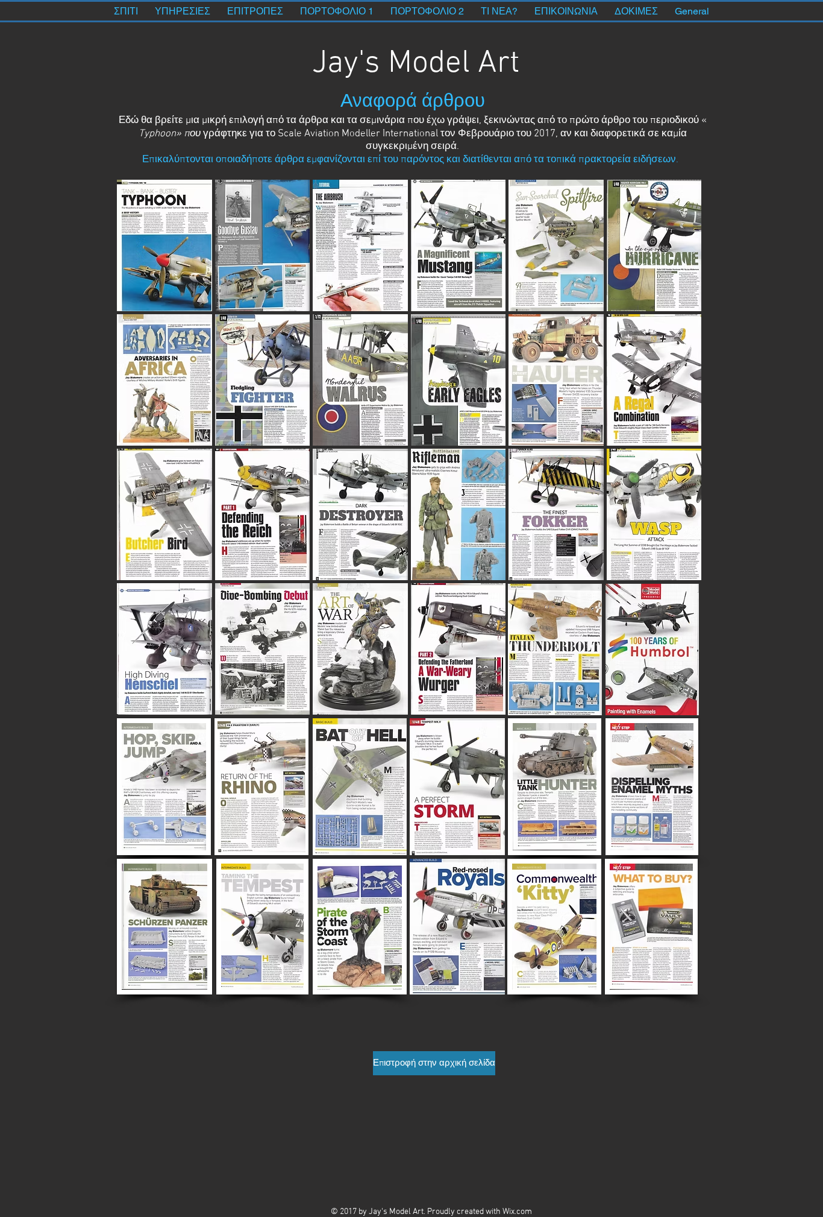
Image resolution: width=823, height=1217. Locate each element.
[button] (164, 245)
